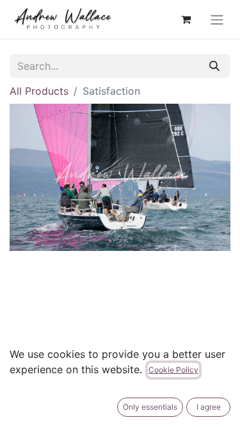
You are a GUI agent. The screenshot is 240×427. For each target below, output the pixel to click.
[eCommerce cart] (185, 19)
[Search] (214, 66)
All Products (39, 91)
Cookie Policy (173, 370)
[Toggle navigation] (217, 19)
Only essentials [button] (150, 407)
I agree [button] (208, 407)
